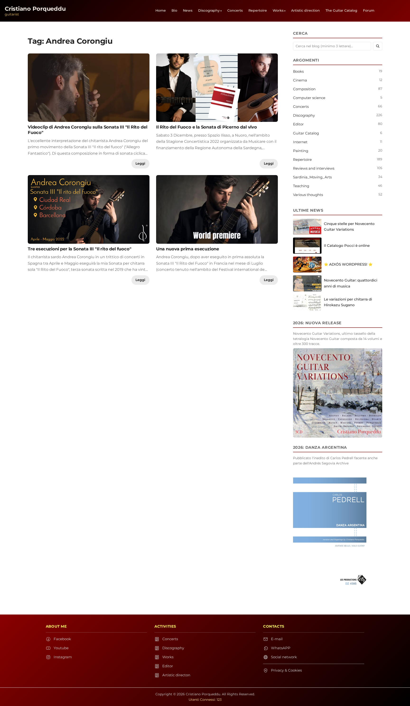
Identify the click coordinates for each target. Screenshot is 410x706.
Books (298, 71)
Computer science (309, 97)
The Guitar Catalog (341, 10)
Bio (174, 10)
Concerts (235, 10)
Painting (300, 150)
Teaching (301, 186)
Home (160, 10)
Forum (368, 10)
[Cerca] (377, 46)
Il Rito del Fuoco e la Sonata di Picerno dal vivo (206, 127)
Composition (304, 89)
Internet (300, 142)
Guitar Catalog (306, 133)
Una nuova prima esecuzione (187, 249)
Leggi (140, 163)
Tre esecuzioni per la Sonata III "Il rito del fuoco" (79, 249)
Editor (298, 124)
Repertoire (257, 10)
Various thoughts (308, 194)
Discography (209, 10)
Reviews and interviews (313, 168)
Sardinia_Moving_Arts (312, 177)
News (187, 10)
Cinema (300, 80)
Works (278, 10)
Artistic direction (305, 10)
